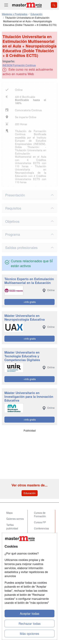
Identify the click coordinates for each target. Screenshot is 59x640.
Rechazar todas (30, 623)
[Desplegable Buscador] (54, 5)
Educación (30, 493)
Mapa (9, 513)
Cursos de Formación (40, 514)
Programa (12, 234)
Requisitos (13, 208)
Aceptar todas (29, 613)
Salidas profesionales (21, 247)
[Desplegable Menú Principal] (6, 5)
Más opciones (29, 633)
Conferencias (41, 528)
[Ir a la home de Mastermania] (27, 5)
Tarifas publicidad (12, 526)
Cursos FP (40, 522)
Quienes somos (15, 518)
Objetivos (12, 221)
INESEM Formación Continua (19, 65)
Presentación (15, 194)
